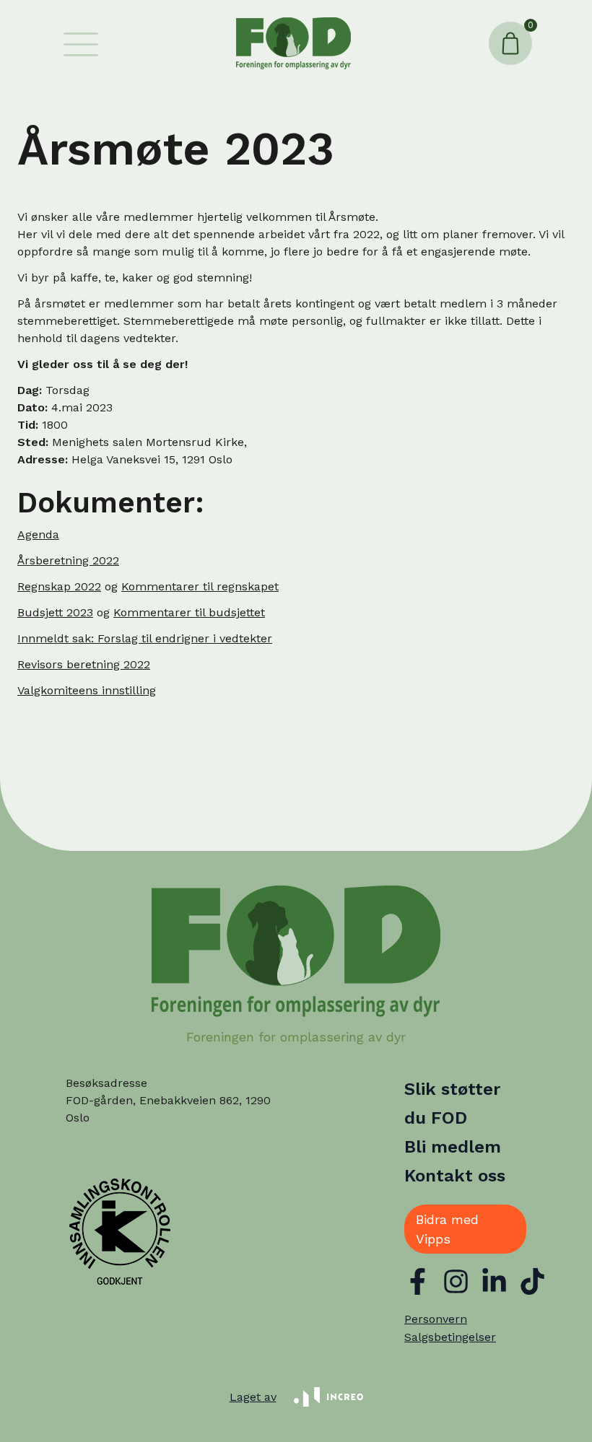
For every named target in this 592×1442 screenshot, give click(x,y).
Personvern (435, 1319)
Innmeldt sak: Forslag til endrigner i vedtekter (144, 638)
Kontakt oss (454, 1176)
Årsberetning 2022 (68, 560)
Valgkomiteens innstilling (86, 690)
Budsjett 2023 (55, 612)
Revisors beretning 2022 (83, 664)
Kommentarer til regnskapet (200, 586)
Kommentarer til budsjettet (189, 612)
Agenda (38, 534)
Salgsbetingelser (450, 1337)
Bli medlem (452, 1147)
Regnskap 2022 (59, 586)
